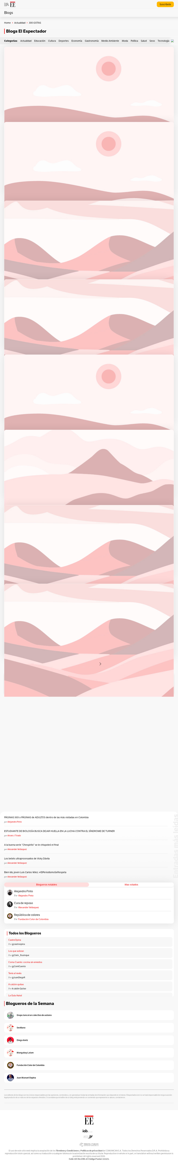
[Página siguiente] (100, 664)
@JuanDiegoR (18, 977)
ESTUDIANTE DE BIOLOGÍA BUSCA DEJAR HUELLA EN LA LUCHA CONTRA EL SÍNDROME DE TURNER (59, 831)
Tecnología (163, 40)
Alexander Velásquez (17, 849)
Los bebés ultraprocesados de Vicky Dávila (27, 858)
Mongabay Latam (25, 1052)
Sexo (152, 40)
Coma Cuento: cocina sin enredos (25, 962)
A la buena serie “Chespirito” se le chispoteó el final (31, 844)
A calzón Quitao (19, 988)
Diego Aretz (22, 1040)
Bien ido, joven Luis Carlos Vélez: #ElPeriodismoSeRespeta (35, 872)
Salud (144, 40)
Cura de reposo (23, 903)
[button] (173, 41)
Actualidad (19, 22)
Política (134, 40)
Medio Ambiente (110, 40)
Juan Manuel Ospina (26, 1077)
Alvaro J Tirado (14, 835)
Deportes (64, 40)
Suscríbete (165, 4)
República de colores (27, 915)
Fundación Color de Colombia (33, 919)
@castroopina (18, 944)
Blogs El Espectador (26, 31)
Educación (39, 40)
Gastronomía (92, 40)
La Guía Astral (15, 995)
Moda (125, 40)
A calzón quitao (16, 984)
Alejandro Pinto (14, 821)
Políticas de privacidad (91, 1150)
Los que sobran (16, 951)
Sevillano (21, 1027)
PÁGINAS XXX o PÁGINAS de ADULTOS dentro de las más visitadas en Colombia (46, 817)
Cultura (52, 40)
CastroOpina (14, 939)
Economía (76, 40)
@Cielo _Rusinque (20, 955)
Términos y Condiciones (67, 1150)
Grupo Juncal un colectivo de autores (34, 1015)
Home (7, 22)
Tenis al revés (14, 973)
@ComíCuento (19, 966)
